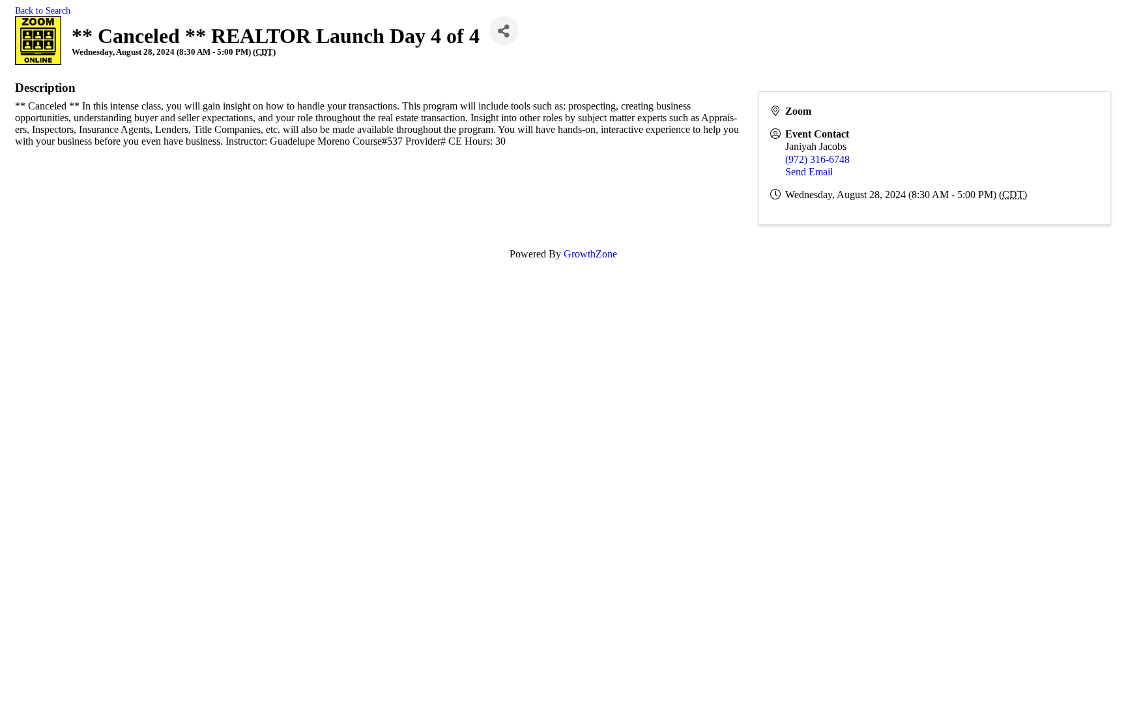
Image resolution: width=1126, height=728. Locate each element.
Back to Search (42, 10)
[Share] (504, 31)
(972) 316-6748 (817, 159)
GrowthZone (590, 253)
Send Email (809, 171)
